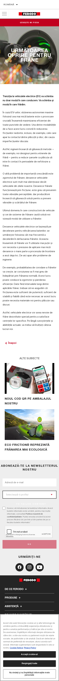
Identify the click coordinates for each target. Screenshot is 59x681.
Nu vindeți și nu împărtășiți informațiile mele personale (29, 673)
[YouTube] (40, 567)
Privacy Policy (30, 648)
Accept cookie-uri (29, 654)
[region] (29, 647)
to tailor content (31, 504)
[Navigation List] (4, 13)
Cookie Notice (16, 648)
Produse (11, 597)
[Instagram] (29, 567)
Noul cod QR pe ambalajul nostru (28, 401)
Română (9, 4)
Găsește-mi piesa (29, 22)
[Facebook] (19, 567)
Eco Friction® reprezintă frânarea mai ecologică (27, 447)
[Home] (29, 14)
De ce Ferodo (14, 589)
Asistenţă (12, 606)
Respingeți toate (29, 663)
